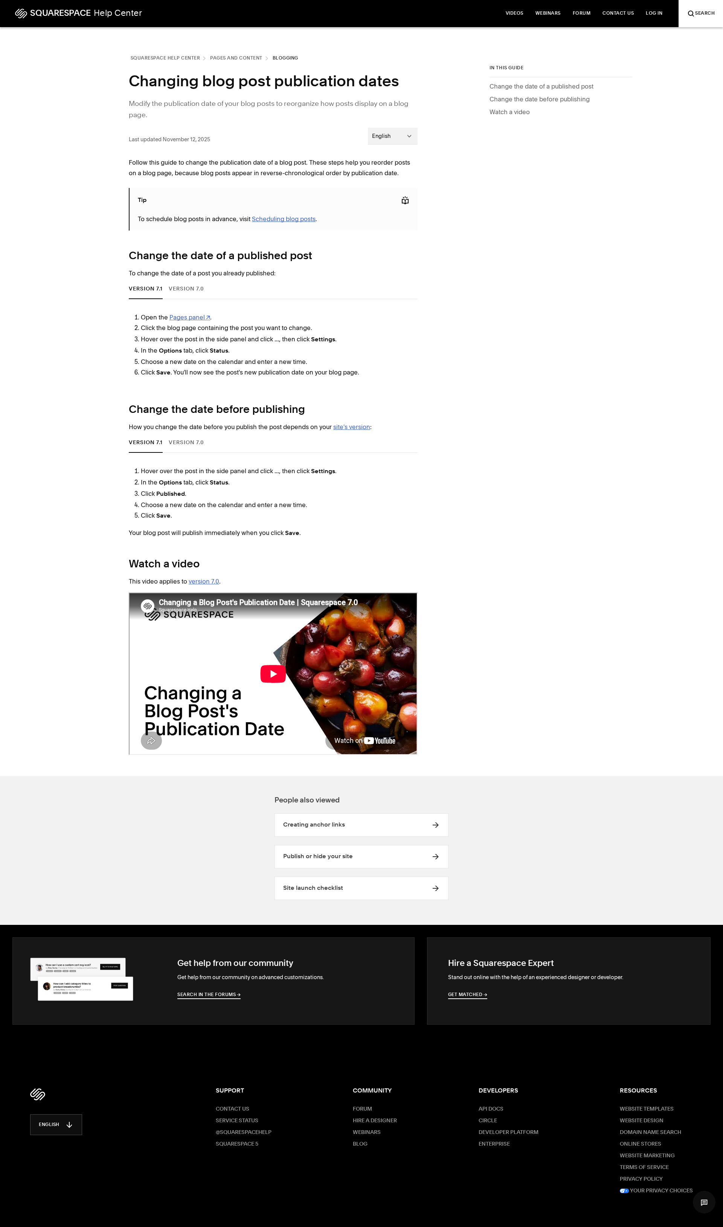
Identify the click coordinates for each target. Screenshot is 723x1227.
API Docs (491, 1109)
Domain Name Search (650, 1132)
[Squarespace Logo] (37, 1094)
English (49, 1125)
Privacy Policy (641, 1179)
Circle (488, 1120)
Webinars (367, 1132)
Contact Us (232, 1109)
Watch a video (510, 112)
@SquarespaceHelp (244, 1132)
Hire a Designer (375, 1120)
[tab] (146, 288)
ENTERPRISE (494, 1144)
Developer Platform (508, 1132)
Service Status (237, 1120)
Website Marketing (647, 1155)
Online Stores (640, 1144)
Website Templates (647, 1109)
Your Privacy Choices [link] (661, 1190)
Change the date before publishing (540, 99)
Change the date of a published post (541, 86)
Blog (360, 1144)
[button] (704, 1202)
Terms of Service (644, 1167)
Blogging (285, 58)
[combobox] (393, 136)
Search (705, 13)
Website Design (642, 1120)
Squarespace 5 (237, 1144)
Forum (362, 1109)
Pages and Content (236, 58)
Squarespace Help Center (165, 58)
